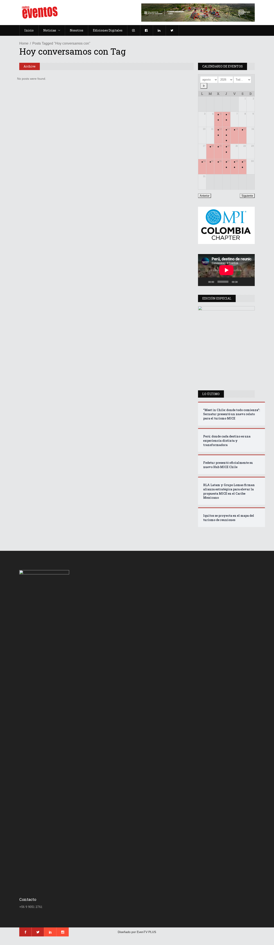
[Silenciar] (242, 282)
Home (23, 43)
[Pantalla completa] (249, 282)
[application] (226, 270)
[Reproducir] (203, 282)
